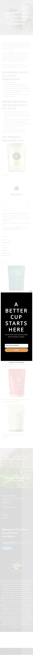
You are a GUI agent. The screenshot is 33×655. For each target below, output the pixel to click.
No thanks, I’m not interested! (16, 362)
